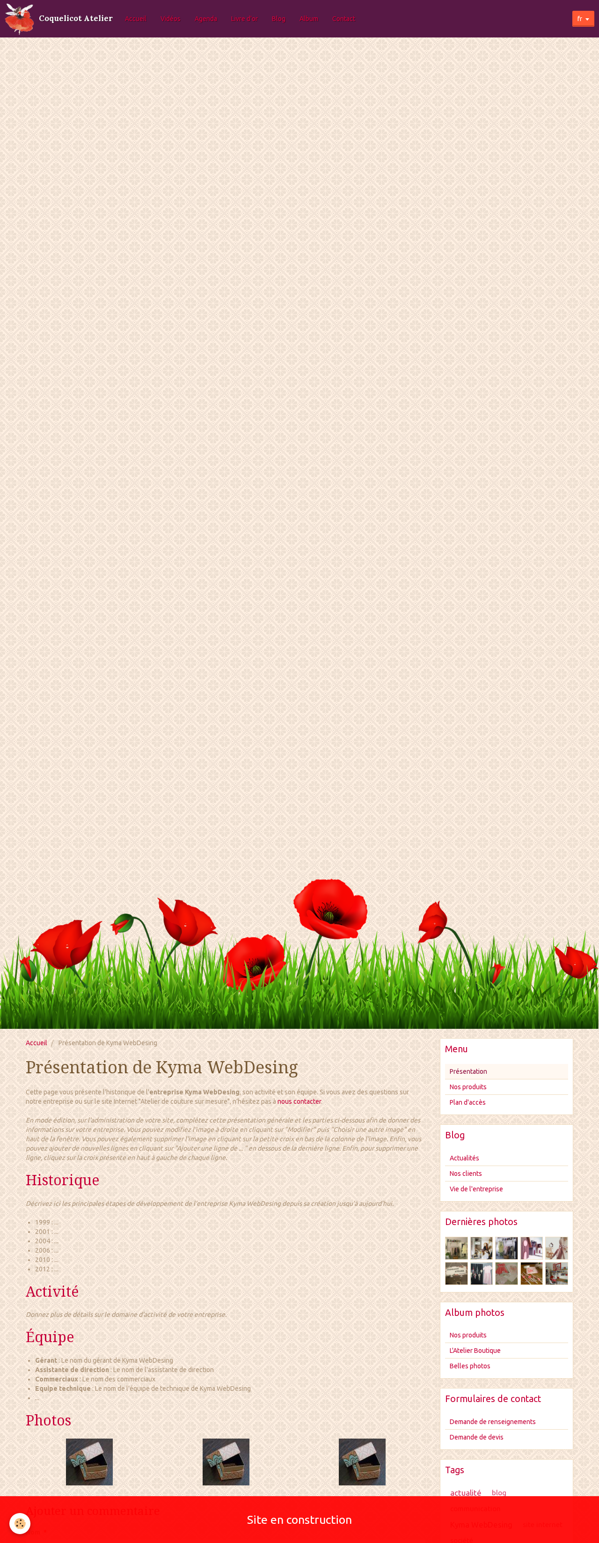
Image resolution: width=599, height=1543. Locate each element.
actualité (466, 1492)
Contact (343, 18)
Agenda (206, 18)
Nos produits (468, 1087)
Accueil (135, 18)
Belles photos (470, 1366)
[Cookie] (19, 1523)
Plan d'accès (468, 1102)
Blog (278, 18)
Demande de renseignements (493, 1421)
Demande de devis (477, 1437)
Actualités (464, 1158)
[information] (89, 1461)
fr (579, 18)
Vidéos (171, 18)
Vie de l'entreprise (476, 1189)
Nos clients (466, 1173)
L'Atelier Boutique (475, 1350)
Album (309, 18)
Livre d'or (244, 18)
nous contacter (299, 1101)
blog (499, 1493)
